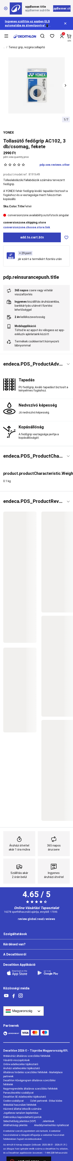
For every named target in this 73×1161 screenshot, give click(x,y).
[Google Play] (50, 973)
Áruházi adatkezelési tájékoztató (21, 1068)
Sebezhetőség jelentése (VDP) (19, 1121)
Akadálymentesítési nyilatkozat (51, 1125)
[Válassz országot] (23, 1011)
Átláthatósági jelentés (15, 1125)
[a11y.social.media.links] (6, 996)
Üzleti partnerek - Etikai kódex (46, 1100)
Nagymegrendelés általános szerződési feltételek (30, 1088)
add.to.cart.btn (32, 237)
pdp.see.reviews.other (55, 164)
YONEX (8, 132)
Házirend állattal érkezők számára (22, 1109)
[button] (65, 85)
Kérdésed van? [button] (14, 944)
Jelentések (48, 1121)
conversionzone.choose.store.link (26, 227)
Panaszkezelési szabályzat (18, 1092)
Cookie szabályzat (13, 1100)
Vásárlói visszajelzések (16, 1060)
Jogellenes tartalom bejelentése (20, 1113)
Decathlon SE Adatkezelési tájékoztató (24, 1096)
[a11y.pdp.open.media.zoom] (36, 85)
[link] (36, 919)
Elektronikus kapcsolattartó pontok (22, 1117)
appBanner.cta (62, 8)
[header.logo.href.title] (25, 36)
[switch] (66, 237)
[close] (5, 8)
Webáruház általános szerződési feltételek (26, 1056)
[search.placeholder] (42, 36)
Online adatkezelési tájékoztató (20, 1064)
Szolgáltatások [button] (15, 934)
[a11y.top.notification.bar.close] (65, 23)
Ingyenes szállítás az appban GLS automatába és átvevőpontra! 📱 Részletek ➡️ (27, 25)
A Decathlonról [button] (14, 954)
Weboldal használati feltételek (19, 1104)
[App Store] (19, 973)
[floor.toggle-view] (68, 364)
